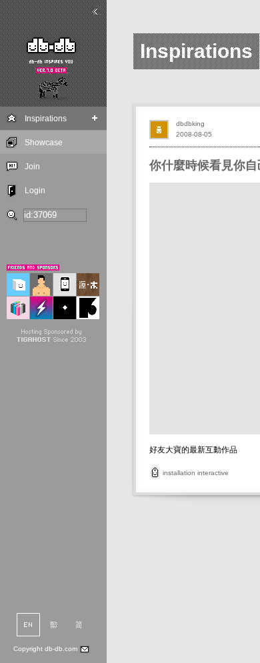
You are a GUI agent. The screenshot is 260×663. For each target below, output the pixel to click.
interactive (213, 472)
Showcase (44, 142)
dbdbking (190, 123)
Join (32, 166)
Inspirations (46, 118)
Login (35, 190)
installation (179, 472)
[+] (95, 118)
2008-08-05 (194, 134)
